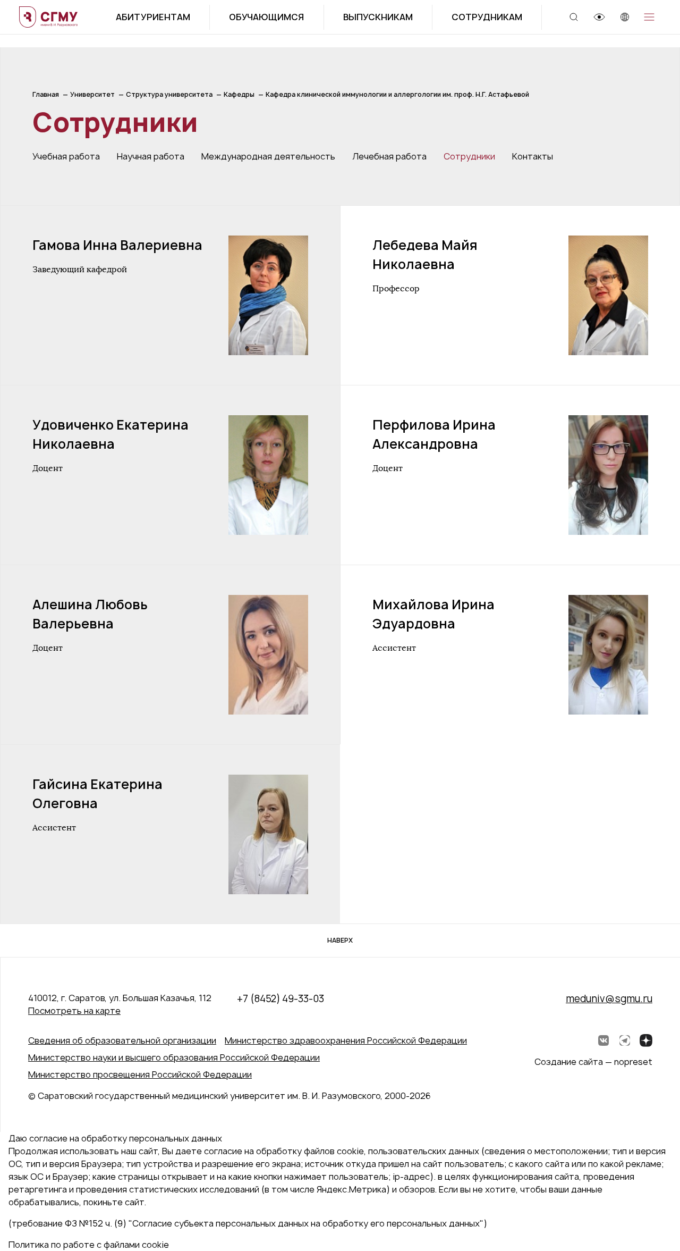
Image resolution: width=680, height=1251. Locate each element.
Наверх (340, 940)
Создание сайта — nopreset (593, 1062)
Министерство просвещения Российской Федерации (140, 1074)
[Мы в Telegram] (624, 1040)
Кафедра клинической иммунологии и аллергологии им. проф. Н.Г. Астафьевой (397, 94)
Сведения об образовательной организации (122, 1040)
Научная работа (150, 156)
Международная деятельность (268, 156)
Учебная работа (66, 156)
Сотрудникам (487, 17)
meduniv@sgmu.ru (609, 998)
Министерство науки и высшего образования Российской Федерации (174, 1057)
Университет (92, 94)
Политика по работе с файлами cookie (88, 1244)
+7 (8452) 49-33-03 (280, 998)
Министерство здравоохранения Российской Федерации (346, 1040)
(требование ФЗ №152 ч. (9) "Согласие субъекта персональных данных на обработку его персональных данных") (247, 1223)
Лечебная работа (389, 156)
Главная (45, 94)
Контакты (532, 156)
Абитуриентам (153, 17)
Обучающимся (266, 17)
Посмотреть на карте (74, 1011)
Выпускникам (378, 17)
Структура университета (169, 94)
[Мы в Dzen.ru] (646, 1040)
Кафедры (239, 94)
